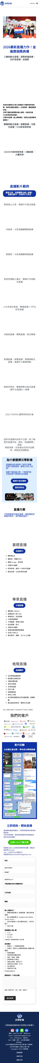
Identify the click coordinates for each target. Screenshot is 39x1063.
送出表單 (10, 998)
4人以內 (9, 935)
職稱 (6, 901)
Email (7, 872)
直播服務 (19, 1052)
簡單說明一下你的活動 (12, 975)
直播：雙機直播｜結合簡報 (19, 334)
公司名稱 (8, 892)
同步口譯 (10, 926)
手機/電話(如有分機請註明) (14, 884)
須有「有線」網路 (13, 957)
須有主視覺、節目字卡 (14, 962)
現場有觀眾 (11, 953)
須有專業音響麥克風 (14, 955)
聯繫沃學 (19, 1060)
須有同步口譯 (11, 968)
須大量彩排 (11, 966)
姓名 (7, 860)
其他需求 (8, 944)
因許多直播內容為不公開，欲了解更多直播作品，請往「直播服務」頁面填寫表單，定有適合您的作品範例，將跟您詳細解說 (19, 445)
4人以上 (9, 937)
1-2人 (9, 932)
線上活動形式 (10, 910)
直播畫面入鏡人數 (11, 930)
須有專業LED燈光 (13, 959)
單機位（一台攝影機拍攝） (16, 946)
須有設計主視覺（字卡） (15, 964)
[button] (7, 495)
